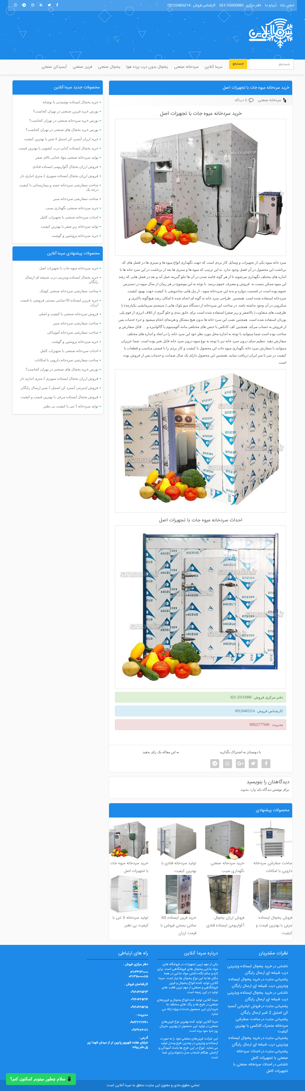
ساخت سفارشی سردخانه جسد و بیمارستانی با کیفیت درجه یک (58, 187)
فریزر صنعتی (82, 67)
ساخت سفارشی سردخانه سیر (75, 199)
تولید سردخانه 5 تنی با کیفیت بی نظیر (70, 406)
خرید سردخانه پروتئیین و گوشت (75, 236)
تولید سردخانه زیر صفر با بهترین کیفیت (69, 226)
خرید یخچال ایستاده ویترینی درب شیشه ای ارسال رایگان (61, 279)
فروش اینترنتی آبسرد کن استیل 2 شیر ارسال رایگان (59, 388)
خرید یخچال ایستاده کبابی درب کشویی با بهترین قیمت (58, 148)
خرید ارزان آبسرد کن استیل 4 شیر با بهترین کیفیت (61, 139)
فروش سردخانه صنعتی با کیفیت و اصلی (68, 314)
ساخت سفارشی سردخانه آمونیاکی (72, 332)
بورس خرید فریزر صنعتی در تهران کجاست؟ (65, 111)
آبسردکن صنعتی (54, 67)
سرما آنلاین (213, 67)
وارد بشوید (248, 789)
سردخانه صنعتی (186, 67)
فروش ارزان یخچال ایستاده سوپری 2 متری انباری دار (59, 176)
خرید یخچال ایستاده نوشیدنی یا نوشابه (70, 102)
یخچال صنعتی (109, 67)
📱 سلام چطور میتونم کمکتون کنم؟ (41, 1079)
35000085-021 (231, 5)
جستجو (238, 64)
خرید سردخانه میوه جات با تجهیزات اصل (256, 87)
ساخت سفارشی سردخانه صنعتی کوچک (69, 291)
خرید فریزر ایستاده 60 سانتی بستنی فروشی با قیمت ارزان (59, 302)
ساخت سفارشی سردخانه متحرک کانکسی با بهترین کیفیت (261, 1025)
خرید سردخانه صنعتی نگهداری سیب (72, 208)
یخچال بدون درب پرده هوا (147, 67)
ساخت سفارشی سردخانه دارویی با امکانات (66, 360)
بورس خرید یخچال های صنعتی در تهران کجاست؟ (62, 130)
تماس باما (287, 5)
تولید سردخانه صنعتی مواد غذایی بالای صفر (66, 157)
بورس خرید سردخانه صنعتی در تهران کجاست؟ (63, 120)
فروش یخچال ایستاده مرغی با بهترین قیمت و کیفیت (59, 397)
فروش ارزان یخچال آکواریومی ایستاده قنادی (65, 167)
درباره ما (270, 5)
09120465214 (178, 5)
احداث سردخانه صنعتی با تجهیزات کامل (69, 217)
